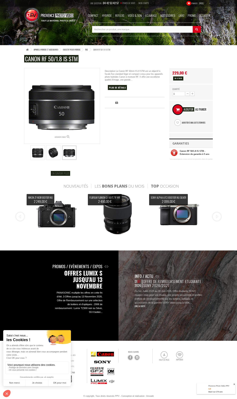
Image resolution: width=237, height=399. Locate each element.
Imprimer (178, 353)
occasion (165, 186)
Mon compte (143, 3)
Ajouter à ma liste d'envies (193, 122)
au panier (195, 109)
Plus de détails (117, 87)
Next (217, 216)
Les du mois (119, 186)
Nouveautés (76, 186)
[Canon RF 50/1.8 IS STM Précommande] (38, 153)
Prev (20, 216)
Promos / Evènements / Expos (77, 266)
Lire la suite (140, 306)
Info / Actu (144, 276)
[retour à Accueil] (27, 50)
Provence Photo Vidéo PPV (218, 386)
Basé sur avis (215, 392)
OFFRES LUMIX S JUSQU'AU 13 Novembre (83, 279)
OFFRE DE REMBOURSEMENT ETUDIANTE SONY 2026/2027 (172, 283)
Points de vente (128, 3)
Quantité (176, 89)
